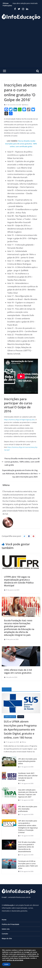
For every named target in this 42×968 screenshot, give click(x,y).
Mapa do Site (7, 938)
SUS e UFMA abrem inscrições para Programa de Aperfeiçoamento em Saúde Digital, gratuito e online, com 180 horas (20, 729)
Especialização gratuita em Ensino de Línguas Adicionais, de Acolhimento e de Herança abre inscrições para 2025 (20, 473)
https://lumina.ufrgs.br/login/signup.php (19, 420)
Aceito (6, 964)
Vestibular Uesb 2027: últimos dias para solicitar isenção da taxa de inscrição (28, 776)
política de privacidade (15, 960)
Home (4, 920)
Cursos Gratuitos (10, 716)
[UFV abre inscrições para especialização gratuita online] (9, 762)
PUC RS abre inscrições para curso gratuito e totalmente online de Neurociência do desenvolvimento (27, 847)
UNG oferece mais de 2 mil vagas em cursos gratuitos (18, 671)
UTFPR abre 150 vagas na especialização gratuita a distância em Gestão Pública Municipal (18, 581)
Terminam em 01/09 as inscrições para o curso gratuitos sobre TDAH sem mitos (28, 864)
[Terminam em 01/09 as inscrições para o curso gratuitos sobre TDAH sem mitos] (9, 866)
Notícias (20, 716)
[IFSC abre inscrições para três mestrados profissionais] (9, 810)
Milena (26, 105)
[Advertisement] (21, 46)
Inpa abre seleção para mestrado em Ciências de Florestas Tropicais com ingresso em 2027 (27, 793)
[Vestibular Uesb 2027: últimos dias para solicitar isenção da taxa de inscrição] (9, 778)
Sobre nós (6, 929)
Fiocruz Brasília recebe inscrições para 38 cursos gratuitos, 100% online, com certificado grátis (21, 144)
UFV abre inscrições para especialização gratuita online (27, 761)
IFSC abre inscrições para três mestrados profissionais (27, 808)
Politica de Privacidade (10, 924)
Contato (5, 934)
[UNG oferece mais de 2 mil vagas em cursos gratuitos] (21, 648)
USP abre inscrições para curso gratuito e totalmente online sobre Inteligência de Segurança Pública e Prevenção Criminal (28, 826)
